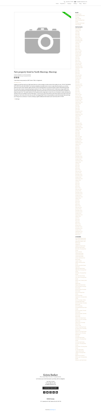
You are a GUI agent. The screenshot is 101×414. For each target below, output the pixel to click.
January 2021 (78, 96)
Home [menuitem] (57, 3)
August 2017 (78, 144)
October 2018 (78, 126)
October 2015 (78, 177)
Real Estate (77, 316)
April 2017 (77, 150)
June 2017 (77, 147)
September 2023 (79, 67)
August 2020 (78, 103)
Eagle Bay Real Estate (80, 268)
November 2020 (78, 99)
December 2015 (78, 174)
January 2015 (78, 190)
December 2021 (78, 84)
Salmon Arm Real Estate (80, 318)
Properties (62, 3)
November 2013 (78, 212)
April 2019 (77, 121)
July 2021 (77, 88)
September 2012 (79, 231)
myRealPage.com (53, 409)
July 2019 (77, 117)
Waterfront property (79, 355)
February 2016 (78, 171)
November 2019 (78, 111)
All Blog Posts (78, 14)
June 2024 (77, 58)
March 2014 (77, 205)
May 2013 (77, 221)
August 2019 (78, 115)
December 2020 (78, 97)
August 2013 (78, 216)
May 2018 (77, 133)
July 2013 (77, 218)
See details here (17, 82)
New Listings (78, 18)
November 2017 (78, 139)
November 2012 (78, 228)
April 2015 (77, 186)
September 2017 (79, 142)
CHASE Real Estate (79, 256)
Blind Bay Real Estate (80, 247)
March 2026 (77, 37)
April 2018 (77, 135)
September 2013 (79, 215)
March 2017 (77, 151)
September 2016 (79, 160)
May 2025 (77, 46)
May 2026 (77, 34)
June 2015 (77, 183)
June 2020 (77, 106)
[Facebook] (44, 392)
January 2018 (78, 138)
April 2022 (77, 82)
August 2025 (78, 42)
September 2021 (79, 85)
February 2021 (78, 94)
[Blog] (57, 392)
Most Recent (78, 28)
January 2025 (78, 52)
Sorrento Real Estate (79, 342)
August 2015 (78, 180)
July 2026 (77, 31)
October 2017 (78, 141)
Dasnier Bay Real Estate (80, 265)
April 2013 (77, 222)
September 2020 (79, 102)
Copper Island (78, 261)
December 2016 (78, 156)
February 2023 (78, 75)
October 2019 (78, 112)
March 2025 (77, 49)
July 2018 (77, 130)
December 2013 (78, 210)
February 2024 (78, 63)
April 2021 (77, 91)
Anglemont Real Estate (80, 246)
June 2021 (77, 90)
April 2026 (77, 36)
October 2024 (78, 54)
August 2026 (78, 30)
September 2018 (79, 127)
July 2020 (77, 105)
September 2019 (79, 114)
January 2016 (78, 172)
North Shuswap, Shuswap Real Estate (24, 75)
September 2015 (79, 178)
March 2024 (77, 61)
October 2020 (78, 100)
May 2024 (77, 60)
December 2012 (78, 226)
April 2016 (77, 168)
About (84, 3)
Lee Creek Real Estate (80, 276)
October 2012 (78, 230)
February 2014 (78, 207)
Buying (69, 3)
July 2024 (77, 57)
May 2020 (77, 108)
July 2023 (77, 69)
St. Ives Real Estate (79, 349)
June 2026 (77, 33)
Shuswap (77, 336)
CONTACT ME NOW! (50, 388)
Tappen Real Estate (79, 351)
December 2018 (78, 124)
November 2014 (78, 193)
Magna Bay (77, 283)
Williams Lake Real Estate (80, 360)
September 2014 (79, 196)
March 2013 (77, 223)
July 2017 (77, 145)
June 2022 (77, 79)
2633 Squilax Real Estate (80, 238)
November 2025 (78, 40)
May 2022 (77, 81)
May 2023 (77, 72)
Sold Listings (78, 24)
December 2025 (78, 39)
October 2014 (78, 195)
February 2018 (78, 136)
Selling (75, 3)
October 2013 (78, 213)
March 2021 (77, 93)
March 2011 (77, 234)
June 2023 (77, 70)
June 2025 (77, 45)
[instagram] (50, 392)
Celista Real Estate (79, 253)
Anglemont (77, 244)
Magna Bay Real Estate (80, 285)
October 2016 (78, 159)
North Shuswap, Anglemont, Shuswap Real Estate (81, 297)
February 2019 (78, 123)
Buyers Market (78, 251)
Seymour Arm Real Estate (80, 331)
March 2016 (77, 169)
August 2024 (78, 55)
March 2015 (77, 187)
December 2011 (78, 233)
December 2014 (78, 192)
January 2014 (78, 208)
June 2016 (77, 165)
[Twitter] (47, 392)
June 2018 (77, 132)
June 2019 (77, 118)
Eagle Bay (77, 267)
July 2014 (77, 199)
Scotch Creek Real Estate (80, 327)
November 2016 (78, 157)
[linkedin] (53, 392)
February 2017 (78, 153)
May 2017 (77, 148)
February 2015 (78, 189)
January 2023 (78, 76)
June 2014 (77, 201)
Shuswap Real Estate (79, 23)
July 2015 (77, 181)
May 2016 (77, 166)
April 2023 (77, 73)
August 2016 (78, 162)
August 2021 (78, 87)
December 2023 (78, 66)
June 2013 (77, 219)
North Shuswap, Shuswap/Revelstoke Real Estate (81, 307)
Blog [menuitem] (80, 3)
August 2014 (78, 198)
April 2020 (77, 109)
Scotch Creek (78, 325)
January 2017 (78, 154)
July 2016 (77, 163)
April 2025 (77, 48)
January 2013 (78, 225)
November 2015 (78, 175)
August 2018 (78, 129)
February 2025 (78, 51)
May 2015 (77, 184)
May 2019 (77, 120)
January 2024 (78, 64)
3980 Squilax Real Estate (80, 239)
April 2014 (77, 204)
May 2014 (77, 202)
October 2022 (78, 78)
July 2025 (77, 43)
